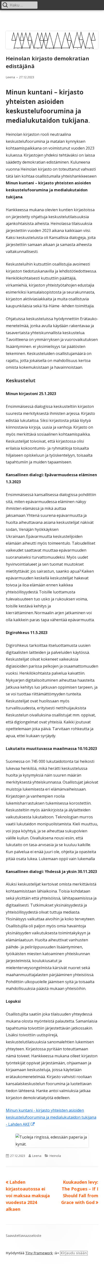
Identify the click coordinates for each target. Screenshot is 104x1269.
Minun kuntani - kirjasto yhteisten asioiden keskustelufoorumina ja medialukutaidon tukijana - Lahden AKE (51, 1117)
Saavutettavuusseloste (23, 1235)
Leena (10, 77)
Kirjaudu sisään (74, 1253)
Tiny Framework (39, 1253)
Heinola (55, 1156)
